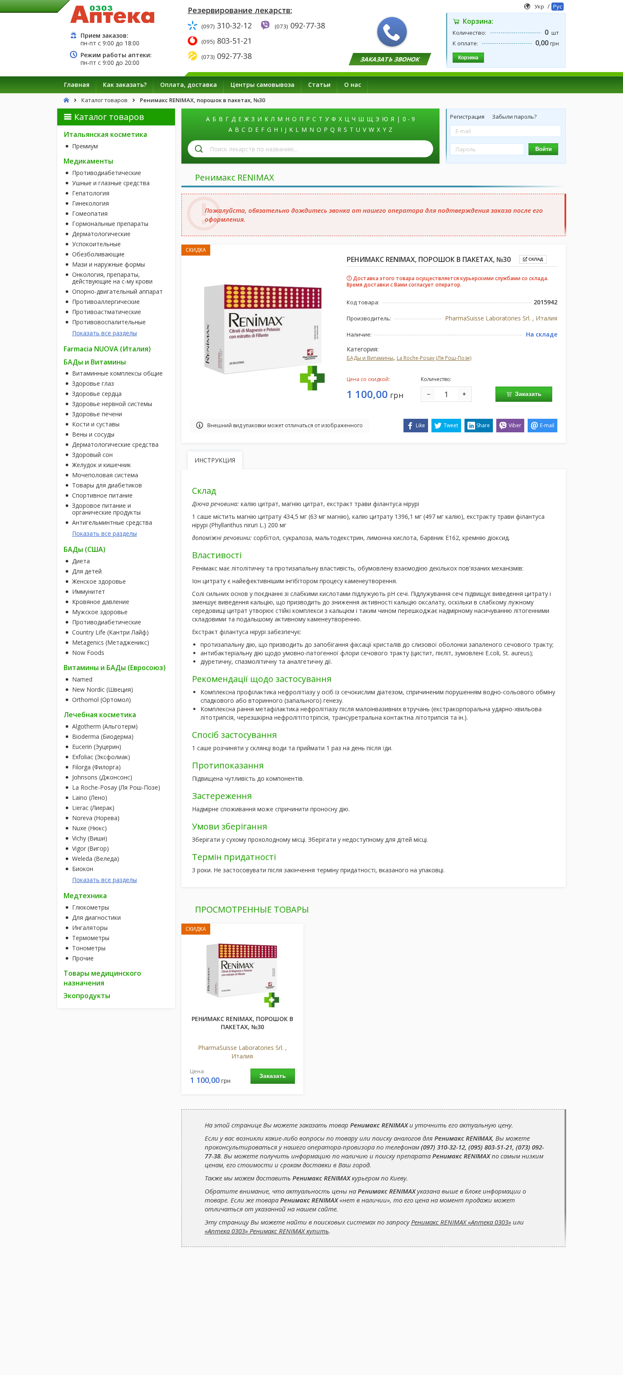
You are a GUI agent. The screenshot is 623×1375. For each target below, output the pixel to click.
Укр (539, 6)
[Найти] (199, 148)
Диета (81, 561)
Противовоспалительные (109, 322)
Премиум (85, 146)
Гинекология (90, 203)
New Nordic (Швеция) (102, 689)
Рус (557, 6)
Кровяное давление (100, 601)
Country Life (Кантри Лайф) (110, 632)
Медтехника (85, 895)
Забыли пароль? (514, 116)
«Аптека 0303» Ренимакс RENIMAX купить (267, 1231)
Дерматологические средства (115, 444)
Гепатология (90, 193)
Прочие (83, 958)
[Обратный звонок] (392, 32)
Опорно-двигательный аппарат (117, 291)
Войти (543, 149)
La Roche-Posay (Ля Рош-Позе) (116, 787)
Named (82, 679)
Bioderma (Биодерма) (103, 736)
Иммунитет (88, 591)
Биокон (82, 869)
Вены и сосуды (93, 434)
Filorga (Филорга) (96, 767)
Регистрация (468, 116)
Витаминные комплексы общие (117, 373)
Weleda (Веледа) (95, 858)
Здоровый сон (92, 454)
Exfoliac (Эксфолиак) (101, 757)
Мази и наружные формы (108, 264)
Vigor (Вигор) (90, 848)
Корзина (468, 58)
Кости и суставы (96, 424)
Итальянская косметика (105, 134)
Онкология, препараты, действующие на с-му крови (112, 278)
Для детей (87, 571)
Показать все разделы (104, 333)
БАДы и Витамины (95, 362)
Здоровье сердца (97, 393)
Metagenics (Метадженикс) (110, 642)
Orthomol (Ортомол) (101, 699)
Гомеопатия (90, 213)
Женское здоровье (99, 581)
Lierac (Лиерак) (93, 807)
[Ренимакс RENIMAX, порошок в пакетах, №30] (264, 329)
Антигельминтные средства (112, 522)
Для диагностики (96, 917)
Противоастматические (106, 312)
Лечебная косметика (100, 714)
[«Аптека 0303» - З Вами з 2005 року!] (112, 14)
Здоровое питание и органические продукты (106, 509)
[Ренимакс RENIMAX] (242, 970)
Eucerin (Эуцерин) (96, 746)
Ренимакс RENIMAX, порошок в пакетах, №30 (242, 1023)
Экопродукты (87, 995)
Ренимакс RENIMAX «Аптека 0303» (461, 1222)
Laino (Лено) (89, 797)
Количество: (436, 379)
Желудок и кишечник (101, 465)
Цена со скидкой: (368, 379)
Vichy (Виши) (89, 838)
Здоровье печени (97, 414)
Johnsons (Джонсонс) (102, 777)
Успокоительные (96, 244)
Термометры (90, 938)
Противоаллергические (106, 301)
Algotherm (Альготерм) (105, 726)
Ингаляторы (90, 927)
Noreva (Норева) (96, 818)
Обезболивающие (98, 254)
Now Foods (88, 652)
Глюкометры (90, 907)
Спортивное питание (102, 495)
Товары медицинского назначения (102, 978)
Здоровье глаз (93, 383)
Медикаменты (88, 161)
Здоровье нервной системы (112, 404)
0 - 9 (409, 119)
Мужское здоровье (100, 612)
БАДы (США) (85, 549)
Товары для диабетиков (107, 485)
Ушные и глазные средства (111, 183)
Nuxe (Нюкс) (89, 828)
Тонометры (89, 948)
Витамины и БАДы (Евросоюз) (115, 667)
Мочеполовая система (105, 475)
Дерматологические (101, 234)
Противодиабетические (106, 173)
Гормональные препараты (110, 223)
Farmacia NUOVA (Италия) (107, 348)
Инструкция (215, 460)
